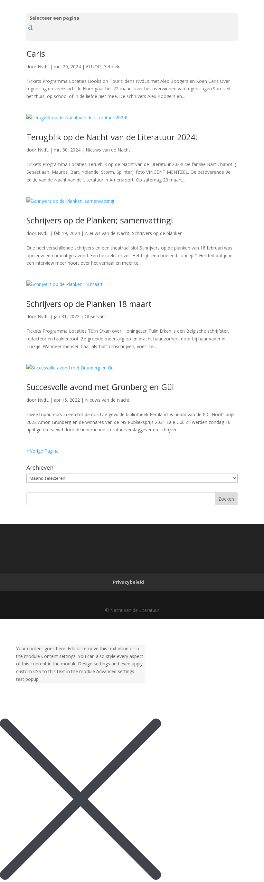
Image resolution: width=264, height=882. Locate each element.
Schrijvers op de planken (157, 233)
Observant (95, 316)
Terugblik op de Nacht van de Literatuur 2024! (111, 137)
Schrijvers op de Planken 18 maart (89, 303)
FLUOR (93, 67)
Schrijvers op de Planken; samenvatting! (99, 220)
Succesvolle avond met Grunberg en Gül (100, 386)
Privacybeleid (128, 582)
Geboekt (112, 67)
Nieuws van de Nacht (108, 150)
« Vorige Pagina (42, 451)
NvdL (43, 67)
